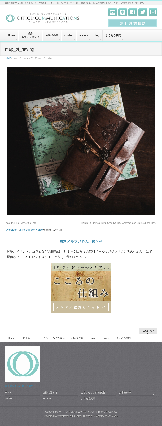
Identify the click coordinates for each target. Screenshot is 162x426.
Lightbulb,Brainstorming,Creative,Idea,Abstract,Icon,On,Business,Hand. (119, 223)
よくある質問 (123, 338)
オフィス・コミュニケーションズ (76, 411)
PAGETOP (148, 330)
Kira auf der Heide (31, 229)
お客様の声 (77, 338)
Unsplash (11, 229)
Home (11, 338)
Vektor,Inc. (99, 416)
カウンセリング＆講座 (53, 338)
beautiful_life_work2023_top (21, 223)
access (106, 338)
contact (93, 338)
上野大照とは (28, 338)
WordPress (63, 416)
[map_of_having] (81, 141)
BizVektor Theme (81, 416)
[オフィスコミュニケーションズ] (43, 19)
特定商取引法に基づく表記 (19, 386)
